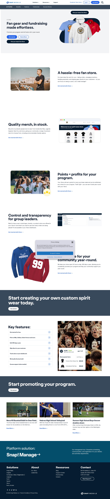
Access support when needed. (18, 364)
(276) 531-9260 (85, 475)
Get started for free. (15, 332)
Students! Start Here (76, 2)
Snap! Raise (10, 470)
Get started (12, 37)
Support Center (60, 472)
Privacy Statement (58, 256)
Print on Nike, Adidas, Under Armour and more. (22, 337)
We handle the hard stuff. (17, 359)
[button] (72, 242)
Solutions (35, 2)
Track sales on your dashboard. (18, 353)
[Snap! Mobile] (14, 2)
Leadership (34, 472)
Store (8, 483)
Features (26, 6)
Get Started (95, 2)
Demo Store (23, 37)
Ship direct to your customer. (18, 348)
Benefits (18, 6)
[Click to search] (102, 2)
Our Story (34, 470)
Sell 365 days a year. (15, 343)
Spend (8, 481)
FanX (8, 479)
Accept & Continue (55, 253)
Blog (57, 470)
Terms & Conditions (25, 493)
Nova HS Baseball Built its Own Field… (22, 420)
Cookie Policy (50, 256)
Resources (46, 2)
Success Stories (47, 6)
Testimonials (36, 6)
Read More (10, 428)
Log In (86, 2)
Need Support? (87, 479)
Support (56, 2)
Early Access (10, 485)
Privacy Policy (34, 493)
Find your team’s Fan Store (18, 41)
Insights (9, 472)
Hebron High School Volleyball (52, 420)
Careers (58, 477)
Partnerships (59, 475)
